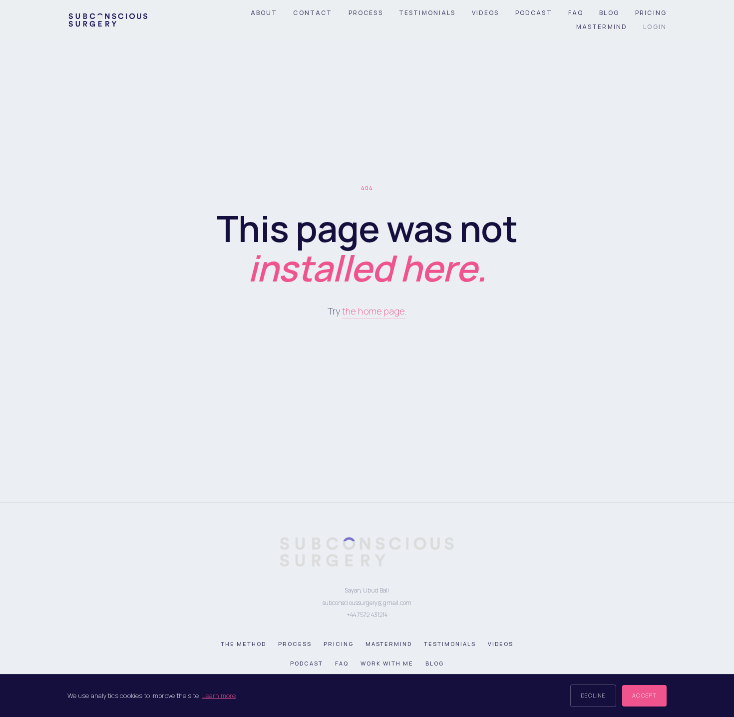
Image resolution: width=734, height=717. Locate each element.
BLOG (609, 12)
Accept (644, 695)
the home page (373, 311)
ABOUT (264, 12)
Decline (593, 695)
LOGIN (655, 26)
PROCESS (366, 12)
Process (295, 644)
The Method (243, 644)
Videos (500, 644)
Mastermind (389, 644)
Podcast (306, 663)
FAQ (575, 12)
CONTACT (312, 12)
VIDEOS (485, 12)
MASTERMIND (602, 26)
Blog (434, 663)
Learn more (219, 695)
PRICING (651, 12)
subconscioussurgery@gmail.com (367, 602)
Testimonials (450, 644)
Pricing (339, 644)
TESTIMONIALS (427, 12)
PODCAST (533, 12)
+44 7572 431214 (367, 614)
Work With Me (387, 663)
